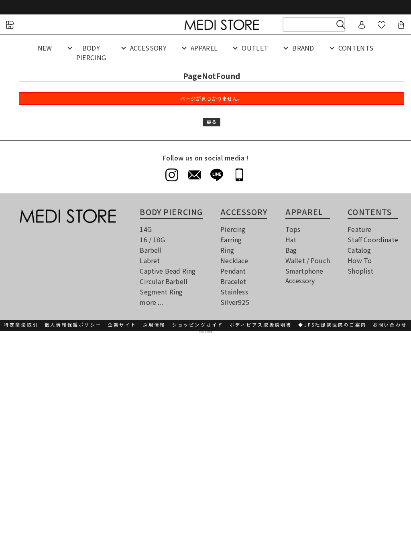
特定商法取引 (21, 324)
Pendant (233, 271)
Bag (291, 250)
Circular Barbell (163, 281)
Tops (293, 229)
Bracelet (233, 281)
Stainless (234, 291)
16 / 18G (152, 239)
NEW (45, 48)
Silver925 (234, 302)
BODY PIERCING (91, 52)
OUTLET (255, 48)
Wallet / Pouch (307, 260)
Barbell (151, 250)
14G (145, 229)
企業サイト (122, 324)
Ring (227, 250)
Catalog (359, 250)
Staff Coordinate (373, 239)
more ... (151, 302)
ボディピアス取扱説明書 (261, 324)
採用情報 (154, 324)
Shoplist (360, 271)
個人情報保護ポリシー (73, 324)
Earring (231, 239)
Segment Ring (161, 291)
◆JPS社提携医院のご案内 (332, 324)
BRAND (303, 48)
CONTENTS (356, 48)
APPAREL (204, 48)
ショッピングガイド (198, 324)
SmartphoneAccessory (304, 275)
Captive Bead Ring (167, 271)
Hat (290, 239)
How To (360, 260)
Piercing (232, 229)
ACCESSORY (148, 48)
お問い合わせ (390, 324)
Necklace (234, 260)
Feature (359, 229)
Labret (150, 260)
